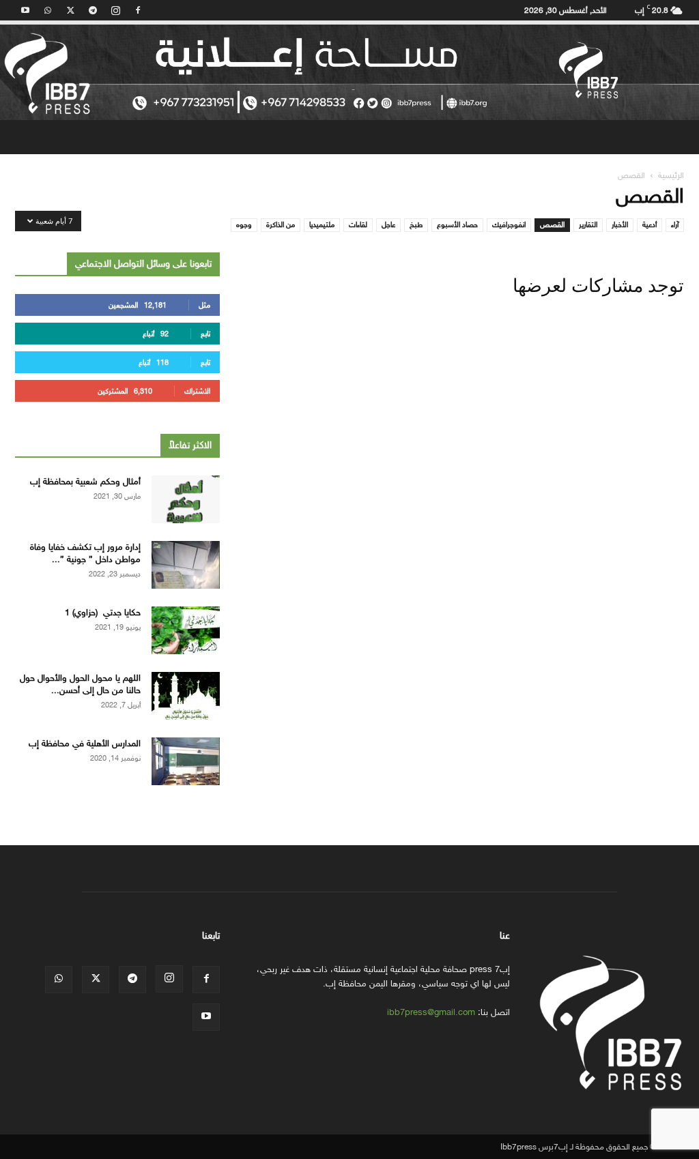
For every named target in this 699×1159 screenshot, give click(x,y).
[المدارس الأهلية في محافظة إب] (186, 761)
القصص (552, 225)
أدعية (649, 225)
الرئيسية (671, 175)
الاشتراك (197, 391)
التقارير (588, 225)
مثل (204, 305)
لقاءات (358, 225)
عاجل (388, 225)
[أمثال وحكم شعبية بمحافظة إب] (186, 499)
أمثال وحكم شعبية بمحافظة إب (85, 481)
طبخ (416, 225)
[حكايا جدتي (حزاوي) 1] (186, 630)
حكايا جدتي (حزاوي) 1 (103, 612)
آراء (675, 225)
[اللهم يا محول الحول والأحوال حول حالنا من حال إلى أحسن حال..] (186, 696)
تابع (205, 334)
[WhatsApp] (48, 10)
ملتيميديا (321, 225)
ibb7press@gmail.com (431, 1012)
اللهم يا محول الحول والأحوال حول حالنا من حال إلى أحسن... (80, 684)
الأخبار (620, 225)
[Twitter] (70, 10)
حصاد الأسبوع (457, 225)
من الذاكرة (280, 225)
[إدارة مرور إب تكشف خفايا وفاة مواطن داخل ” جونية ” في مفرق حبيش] (186, 565)
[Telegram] (93, 10)
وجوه (244, 225)
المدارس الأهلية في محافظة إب (85, 743)
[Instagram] (115, 10)
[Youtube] (25, 10)
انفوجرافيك (509, 225)
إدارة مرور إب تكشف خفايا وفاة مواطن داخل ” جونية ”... (85, 553)
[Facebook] (138, 10)
